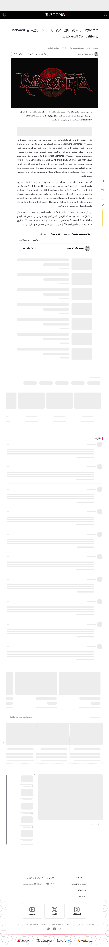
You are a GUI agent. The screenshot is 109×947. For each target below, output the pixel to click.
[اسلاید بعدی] (3, 743)
